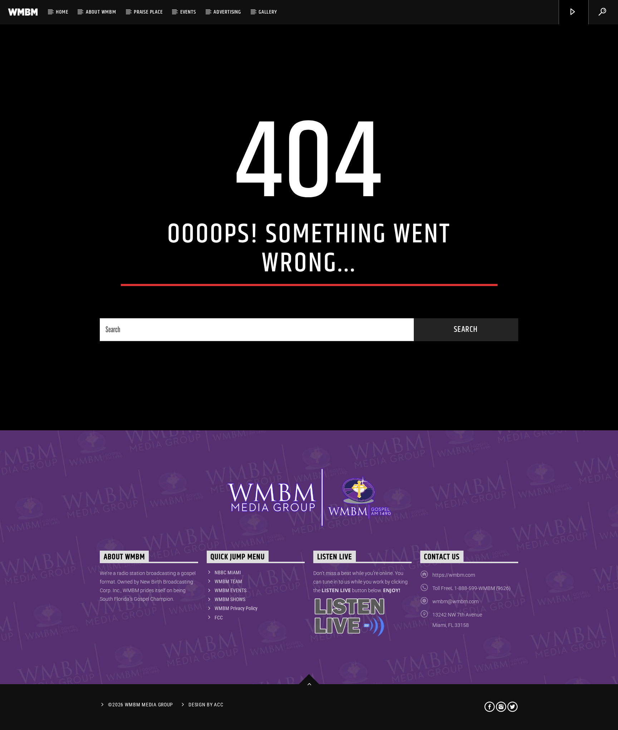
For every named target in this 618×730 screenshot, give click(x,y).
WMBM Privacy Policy (236, 608)
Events (188, 12)
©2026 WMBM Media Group (140, 705)
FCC (219, 617)
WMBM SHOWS (230, 599)
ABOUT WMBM (101, 12)
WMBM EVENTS (230, 590)
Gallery (268, 12)
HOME (62, 12)
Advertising (227, 12)
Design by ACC (205, 705)
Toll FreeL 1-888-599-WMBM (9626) (471, 588)
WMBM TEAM (228, 581)
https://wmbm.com (453, 575)
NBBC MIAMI (228, 572)
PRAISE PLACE (148, 12)
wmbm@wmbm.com (455, 601)
